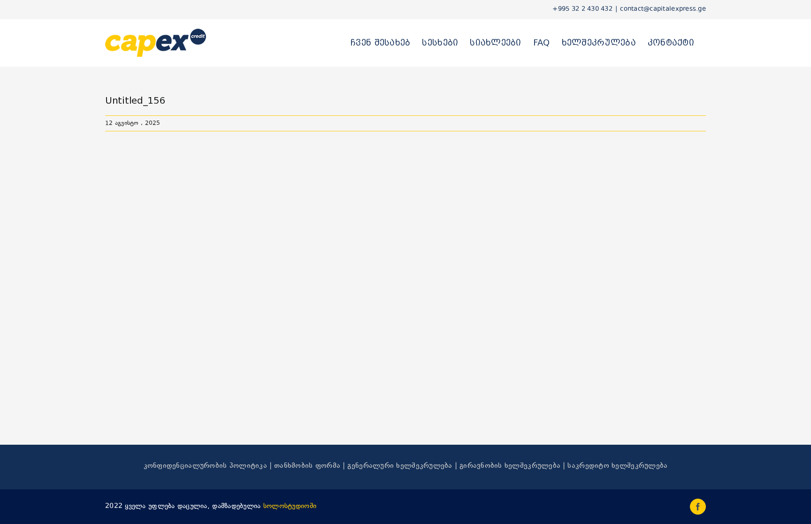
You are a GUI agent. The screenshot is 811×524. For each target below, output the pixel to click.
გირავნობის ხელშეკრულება (509, 466)
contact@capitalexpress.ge (663, 9)
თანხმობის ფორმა (307, 466)
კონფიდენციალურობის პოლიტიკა (205, 466)
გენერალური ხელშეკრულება (399, 466)
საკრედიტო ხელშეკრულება (617, 466)
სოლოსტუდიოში (289, 506)
